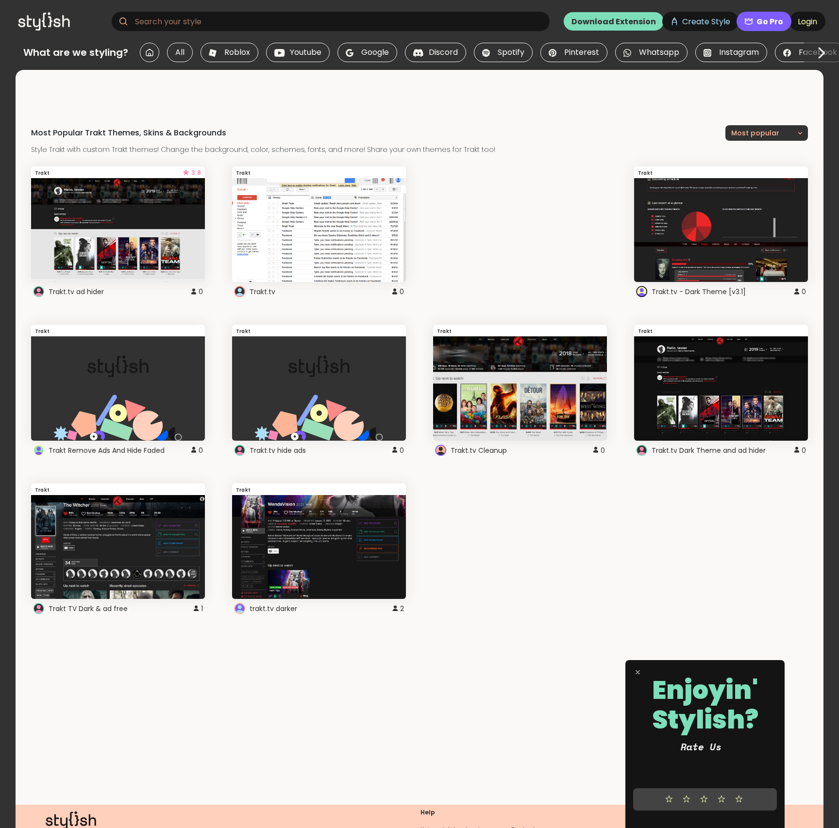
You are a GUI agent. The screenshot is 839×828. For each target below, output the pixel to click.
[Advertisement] (419, 92)
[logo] (61, 21)
